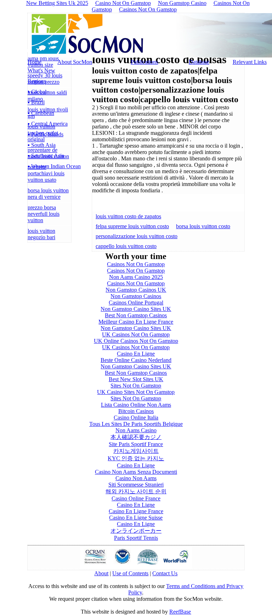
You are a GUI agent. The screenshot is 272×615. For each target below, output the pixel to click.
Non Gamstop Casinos (135, 296)
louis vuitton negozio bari (41, 234)
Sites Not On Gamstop (135, 386)
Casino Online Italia (136, 417)
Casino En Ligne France (136, 511)
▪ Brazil (36, 102)
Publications (144, 62)
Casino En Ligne (136, 354)
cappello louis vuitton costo (126, 246)
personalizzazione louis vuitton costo (136, 236)
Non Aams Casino (136, 430)
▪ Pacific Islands (45, 134)
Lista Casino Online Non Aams (136, 405)
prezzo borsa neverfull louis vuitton (44, 213)
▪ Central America (48, 124)
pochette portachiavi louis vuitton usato (46, 173)
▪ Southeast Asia (46, 156)
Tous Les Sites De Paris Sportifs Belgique (136, 424)
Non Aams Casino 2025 (136, 277)
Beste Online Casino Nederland (136, 360)
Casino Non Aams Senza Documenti (136, 472)
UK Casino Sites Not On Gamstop (136, 392)
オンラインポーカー (136, 531)
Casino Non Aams (136, 478)
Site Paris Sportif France (136, 444)
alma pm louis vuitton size (43, 61)
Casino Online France (136, 498)
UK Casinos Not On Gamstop (136, 334)
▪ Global (37, 92)
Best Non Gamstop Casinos (136, 315)
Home (34, 62)
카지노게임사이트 (136, 451)
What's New (41, 70)
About (101, 573)
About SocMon (74, 62)
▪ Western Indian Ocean (54, 166)
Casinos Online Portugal (136, 303)
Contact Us (164, 573)
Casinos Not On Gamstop (148, 9)
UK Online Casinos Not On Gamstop (136, 341)
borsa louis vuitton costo (203, 226)
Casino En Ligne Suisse (136, 518)
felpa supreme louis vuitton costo (132, 226)
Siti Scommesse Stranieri (136, 485)
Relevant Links (250, 62)
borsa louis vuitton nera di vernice (48, 193)
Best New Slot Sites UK (136, 379)
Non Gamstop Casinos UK (136, 290)
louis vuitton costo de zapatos (128, 216)
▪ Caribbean (41, 113)
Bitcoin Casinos (136, 411)
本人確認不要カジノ (136, 437)
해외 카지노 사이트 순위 (136, 491)
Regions (37, 81)
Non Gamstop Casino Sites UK (136, 309)
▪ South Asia (42, 145)
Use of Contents (130, 573)
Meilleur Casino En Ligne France (135, 322)
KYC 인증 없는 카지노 (136, 458)
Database (199, 62)
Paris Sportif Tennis (136, 538)
